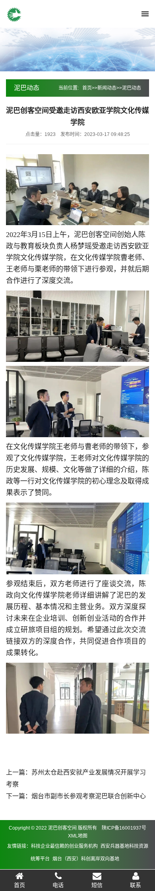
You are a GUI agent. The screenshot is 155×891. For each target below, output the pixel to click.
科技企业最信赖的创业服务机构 (64, 846)
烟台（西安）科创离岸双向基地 (85, 859)
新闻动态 (106, 88)
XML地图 (77, 836)
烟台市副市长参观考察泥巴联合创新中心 (88, 796)
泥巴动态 (131, 88)
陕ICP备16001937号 (124, 828)
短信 (97, 885)
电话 (58, 885)
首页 (87, 88)
